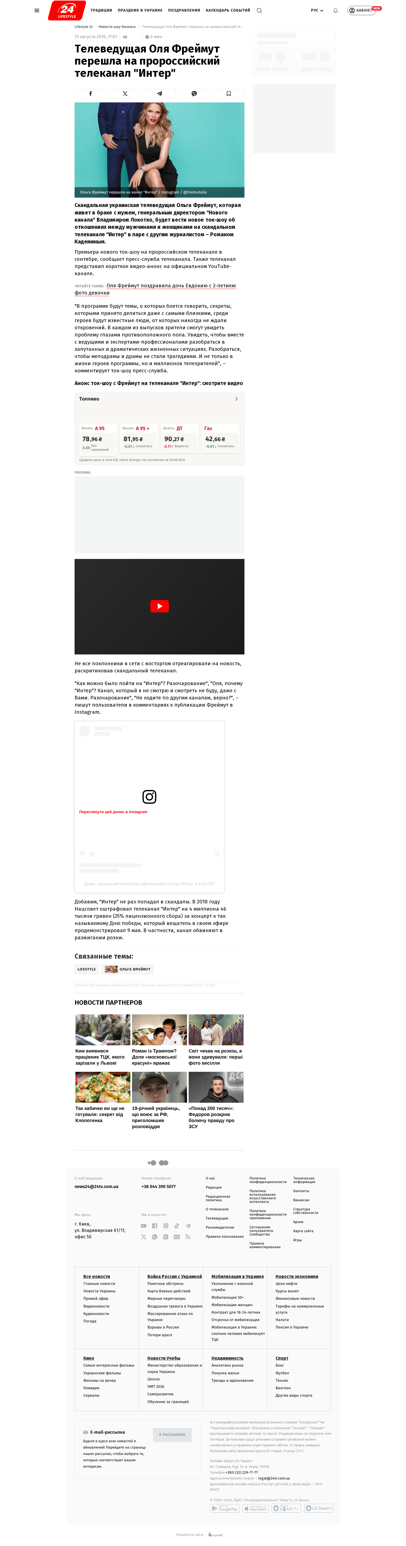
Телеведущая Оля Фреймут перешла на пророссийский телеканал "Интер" (192, 27)
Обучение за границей (168, 1401)
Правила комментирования (265, 1245)
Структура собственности (305, 1211)
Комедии (91, 1388)
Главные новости (99, 1283)
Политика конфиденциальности (267, 1180)
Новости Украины (99, 1291)
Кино (88, 1358)
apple (255, 1508)
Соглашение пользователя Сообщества (261, 1231)
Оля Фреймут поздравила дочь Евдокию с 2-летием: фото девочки (155, 289)
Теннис (282, 1380)
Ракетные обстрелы (165, 1283)
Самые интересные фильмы (108, 1365)
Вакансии (301, 1200)
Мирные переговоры (166, 1298)
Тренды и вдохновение (233, 1380)
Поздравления (184, 10)
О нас (210, 1178)
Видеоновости (96, 1306)
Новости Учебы (163, 1358)
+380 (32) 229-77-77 (242, 1472)
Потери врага (159, 1335)
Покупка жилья (225, 1373)
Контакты (301, 1191)
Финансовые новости (295, 1298)
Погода (89, 1321)
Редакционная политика (218, 1198)
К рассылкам (172, 1435)
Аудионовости (96, 1313)
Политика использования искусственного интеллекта (262, 1196)
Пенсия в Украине (292, 1327)
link (144, 1226)
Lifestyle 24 (84, 27)
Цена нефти (286, 1283)
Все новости (96, 1276)
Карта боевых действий (169, 1291)
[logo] (67, 10)
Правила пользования (225, 1237)
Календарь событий (228, 10)
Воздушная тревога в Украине (174, 1306)
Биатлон (283, 1388)
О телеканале (217, 1209)
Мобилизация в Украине (238, 1276)
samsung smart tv (319, 1508)
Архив (298, 1222)
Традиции (101, 10)
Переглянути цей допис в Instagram (113, 812)
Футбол (282, 1373)
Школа (153, 1379)
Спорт (282, 1358)
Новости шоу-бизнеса (118, 27)
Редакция (214, 1187)
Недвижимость (228, 1358)
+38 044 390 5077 (159, 1186)
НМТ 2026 (155, 1386)
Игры (297, 1240)
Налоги (282, 1319)
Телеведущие (217, 1218)
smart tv (286, 1508)
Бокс (280, 1365)
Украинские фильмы (102, 1373)
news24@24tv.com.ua (96, 1186)
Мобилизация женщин (232, 1305)
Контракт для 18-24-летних (236, 1312)
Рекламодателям (220, 1227)
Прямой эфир (95, 1298)
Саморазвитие (160, 1394)
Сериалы (91, 1395)
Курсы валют (287, 1291)
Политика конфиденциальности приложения (267, 1214)
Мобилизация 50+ (228, 1297)
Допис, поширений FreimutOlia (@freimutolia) (125, 884)
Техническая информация (304, 1180)
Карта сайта (303, 1231)
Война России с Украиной (174, 1276)
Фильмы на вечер (99, 1380)
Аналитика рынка (228, 1365)
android (225, 1508)
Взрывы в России (163, 1327)
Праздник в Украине (140, 10)
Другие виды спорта (294, 1395)
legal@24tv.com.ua (274, 1478)
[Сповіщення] (335, 10)
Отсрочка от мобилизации (236, 1319)
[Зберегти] (228, 93)
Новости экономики (297, 1276)
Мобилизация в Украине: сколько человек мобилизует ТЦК (238, 1333)
